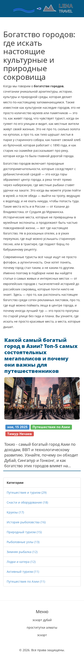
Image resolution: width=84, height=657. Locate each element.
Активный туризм (23, 572)
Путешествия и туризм (27, 492)
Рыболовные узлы (23, 542)
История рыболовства (26, 522)
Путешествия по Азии (26, 581)
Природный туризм (24, 532)
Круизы (15, 512)
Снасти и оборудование (27, 502)
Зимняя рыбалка (22, 552)
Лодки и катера (21, 562)
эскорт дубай (42, 620)
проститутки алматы (42, 627)
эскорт (42, 635)
